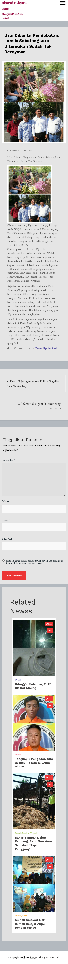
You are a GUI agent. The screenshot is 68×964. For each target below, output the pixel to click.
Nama (6, 501)
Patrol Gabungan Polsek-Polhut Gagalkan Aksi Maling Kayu (33, 383)
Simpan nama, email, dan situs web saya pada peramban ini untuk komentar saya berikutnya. (34, 562)
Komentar (8, 460)
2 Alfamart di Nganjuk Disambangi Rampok (39, 406)
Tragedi (33, 833)
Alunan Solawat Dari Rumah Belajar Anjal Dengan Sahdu (30, 923)
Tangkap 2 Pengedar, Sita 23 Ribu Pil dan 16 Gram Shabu (34, 762)
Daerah (38, 348)
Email (6, 520)
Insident (25, 833)
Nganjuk (47, 348)
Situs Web (7, 539)
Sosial (54, 348)
